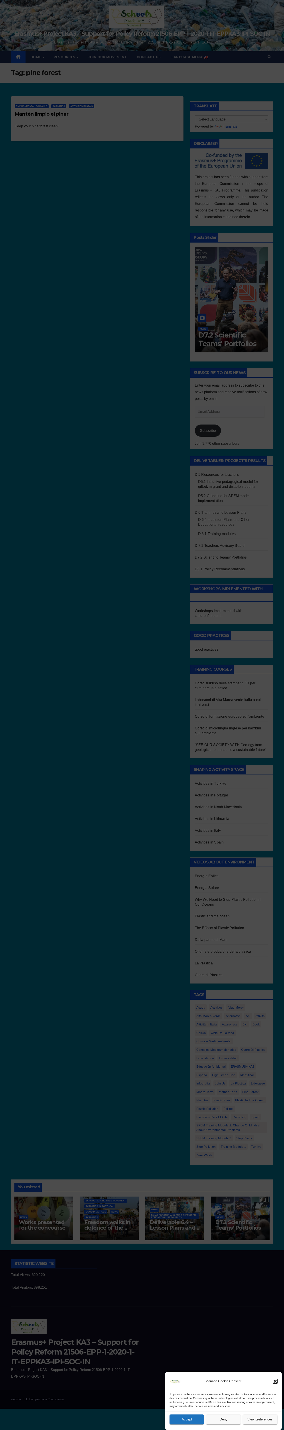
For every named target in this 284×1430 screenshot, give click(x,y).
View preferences (260, 1419)
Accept (187, 1419)
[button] (275, 1381)
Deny (223, 1419)
